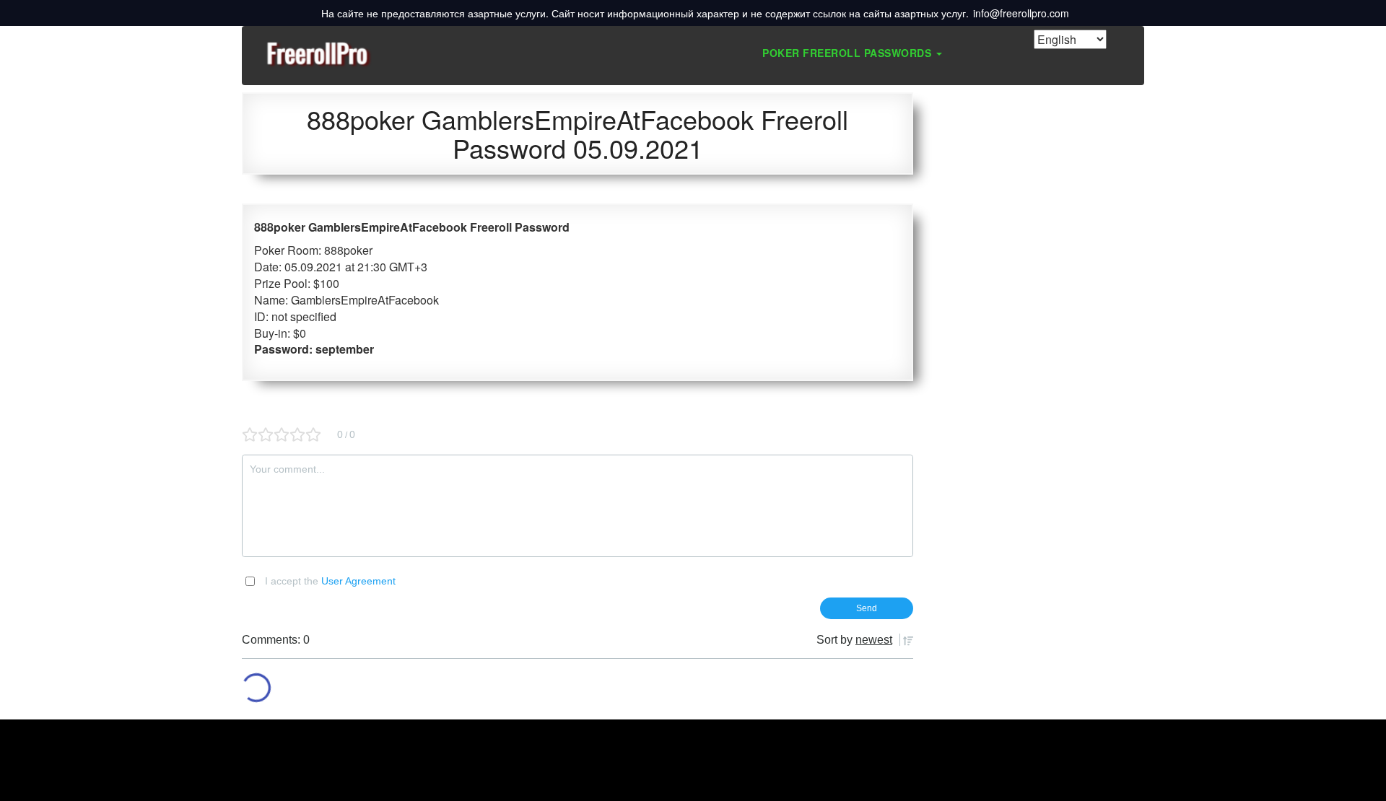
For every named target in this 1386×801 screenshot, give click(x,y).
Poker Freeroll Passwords (848, 52)
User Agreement (358, 581)
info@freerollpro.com (1021, 13)
